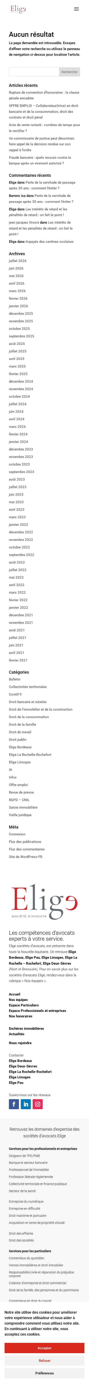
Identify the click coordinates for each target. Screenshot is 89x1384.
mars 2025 (17, 366)
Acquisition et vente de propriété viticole (37, 1223)
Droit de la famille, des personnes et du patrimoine (44, 1290)
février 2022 (18, 600)
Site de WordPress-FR (25, 857)
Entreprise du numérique (26, 1201)
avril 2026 (16, 283)
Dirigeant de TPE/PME (24, 1156)
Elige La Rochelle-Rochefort (30, 755)
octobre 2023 (19, 464)
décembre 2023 (21, 449)
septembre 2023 (21, 472)
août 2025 (17, 344)
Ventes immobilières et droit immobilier (36, 1265)
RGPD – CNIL (19, 800)
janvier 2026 (18, 306)
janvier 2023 (18, 525)
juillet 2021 (17, 638)
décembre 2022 (21, 532)
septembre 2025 (21, 336)
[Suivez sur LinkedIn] (26, 1104)
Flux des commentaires (27, 849)
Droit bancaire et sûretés (28, 702)
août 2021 (17, 630)
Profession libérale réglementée (31, 1177)
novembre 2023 (21, 457)
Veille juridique (20, 815)
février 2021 (18, 660)
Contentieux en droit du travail (30, 1301)
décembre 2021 (21, 615)
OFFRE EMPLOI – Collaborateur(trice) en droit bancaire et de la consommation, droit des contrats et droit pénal (43, 111)
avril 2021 (16, 653)
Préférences (44, 1373)
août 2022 (17, 562)
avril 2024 (16, 419)
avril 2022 (16, 585)
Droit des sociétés (21, 1240)
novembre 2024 (21, 389)
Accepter (44, 1348)
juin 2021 (16, 645)
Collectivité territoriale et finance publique (38, 1184)
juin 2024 (16, 412)
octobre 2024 (19, 396)
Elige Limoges (20, 762)
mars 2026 (17, 291)
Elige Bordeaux (20, 747)
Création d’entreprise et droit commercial (37, 1283)
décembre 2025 (21, 314)
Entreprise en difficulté (24, 1208)
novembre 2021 (21, 623)
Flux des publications (25, 842)
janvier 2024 (18, 442)
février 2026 (18, 298)
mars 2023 (17, 517)
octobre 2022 (19, 547)
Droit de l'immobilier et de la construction (40, 709)
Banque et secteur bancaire (28, 1162)
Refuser (44, 1361)
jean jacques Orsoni (24, 222)
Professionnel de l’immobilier (29, 1170)
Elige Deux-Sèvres (57, 963)
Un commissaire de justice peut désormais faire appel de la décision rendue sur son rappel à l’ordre (41, 144)
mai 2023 (16, 502)
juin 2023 (16, 494)
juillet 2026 (17, 261)
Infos (13, 777)
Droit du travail (20, 732)
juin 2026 (16, 268)
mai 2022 (16, 577)
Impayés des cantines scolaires (50, 242)
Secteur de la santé (22, 1191)
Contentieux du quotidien (26, 1258)
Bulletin (14, 679)
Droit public (17, 740)
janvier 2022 (18, 608)
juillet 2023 (17, 487)
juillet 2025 (17, 351)
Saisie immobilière (23, 807)
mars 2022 (17, 592)
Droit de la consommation (29, 717)
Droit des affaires (21, 1233)
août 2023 (17, 479)
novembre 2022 (21, 540)
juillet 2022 (17, 570)
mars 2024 (17, 427)
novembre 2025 (21, 321)
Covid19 (15, 694)
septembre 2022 (21, 555)
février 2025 (18, 374)
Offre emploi (18, 785)
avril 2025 (16, 359)
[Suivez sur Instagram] (38, 1104)
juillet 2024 (17, 404)
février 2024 (18, 434)
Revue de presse (21, 792)
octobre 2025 (19, 329)
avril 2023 (16, 510)
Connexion (17, 834)
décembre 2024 (21, 381)
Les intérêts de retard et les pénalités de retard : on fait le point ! (41, 228)
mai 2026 (16, 276)
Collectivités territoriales (28, 687)
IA (10, 770)
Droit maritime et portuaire (27, 1215)
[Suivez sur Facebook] (14, 1104)
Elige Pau (32, 957)
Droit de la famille (22, 724)
